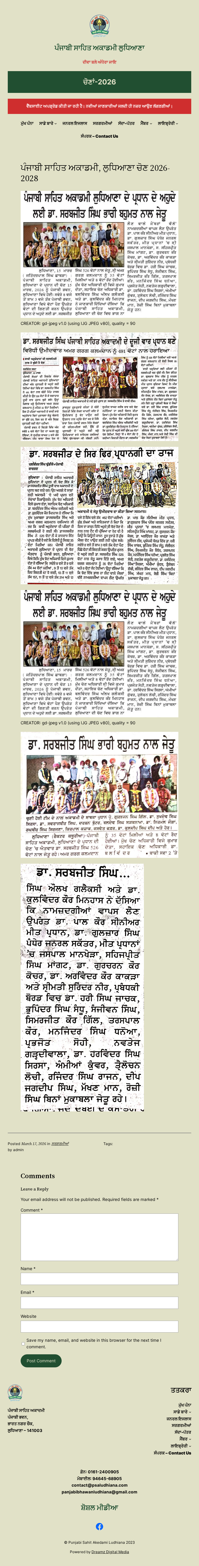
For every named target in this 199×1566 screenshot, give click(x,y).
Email (27, 1292)
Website (28, 1316)
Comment (32, 1210)
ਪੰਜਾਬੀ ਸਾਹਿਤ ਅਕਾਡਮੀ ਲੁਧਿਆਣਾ (99, 48)
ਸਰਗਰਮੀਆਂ (60, 1143)
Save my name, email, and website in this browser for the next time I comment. (93, 1343)
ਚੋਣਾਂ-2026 (99, 82)
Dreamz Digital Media (110, 1552)
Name (28, 1268)
